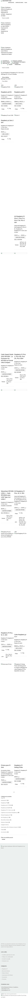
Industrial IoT (4, 800)
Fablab (2, 829)
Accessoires (4, 832)
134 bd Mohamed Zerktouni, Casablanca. (9, 987)
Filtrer (3, 839)
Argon (2, 798)
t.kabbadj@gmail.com (5, 990)
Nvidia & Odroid (4, 822)
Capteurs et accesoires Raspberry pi (9, 812)
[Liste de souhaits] (23, 762)
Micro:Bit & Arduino (5, 819)
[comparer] (16, 762)
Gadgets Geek (4, 824)
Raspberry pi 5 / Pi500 (6, 805)
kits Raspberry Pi (5, 817)
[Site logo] (6, 11)
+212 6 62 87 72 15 (5, 988)
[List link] (14, 956)
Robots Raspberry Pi (6, 815)
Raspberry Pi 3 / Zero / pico (7, 810)
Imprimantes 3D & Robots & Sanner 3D (10, 827)
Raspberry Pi (4, 802)
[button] (20, 779)
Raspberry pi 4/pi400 (6, 807)
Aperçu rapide (19, 762)
